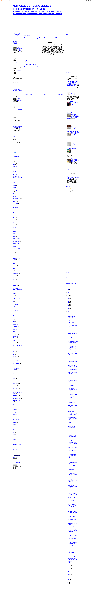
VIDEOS (14, 422)
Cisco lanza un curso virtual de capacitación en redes (72, 494)
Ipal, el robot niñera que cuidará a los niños (19, 71)
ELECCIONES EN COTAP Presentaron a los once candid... (72, 400)
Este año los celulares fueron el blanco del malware (73, 363)
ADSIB (14, 163)
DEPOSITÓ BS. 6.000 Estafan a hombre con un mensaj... (72, 403)
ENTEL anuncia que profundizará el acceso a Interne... (72, 386)
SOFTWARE (15, 356)
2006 (68, 583)
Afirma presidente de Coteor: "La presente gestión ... (73, 342)
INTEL (14, 279)
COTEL (38, 13)
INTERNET (27, 13)
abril (69, 571)
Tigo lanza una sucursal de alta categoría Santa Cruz (72, 458)
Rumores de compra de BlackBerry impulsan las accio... (72, 409)
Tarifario (67, 34)
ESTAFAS (14, 236)
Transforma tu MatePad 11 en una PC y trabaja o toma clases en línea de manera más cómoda (17, 38)
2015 (68, 305)
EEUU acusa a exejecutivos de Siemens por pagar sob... (72, 455)
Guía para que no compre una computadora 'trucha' (72, 351)
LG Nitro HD (70, 495)
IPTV (14, 293)
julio (69, 567)
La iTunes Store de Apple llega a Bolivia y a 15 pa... (72, 460)
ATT (34, 13)
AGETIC (14, 168)
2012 (68, 310)
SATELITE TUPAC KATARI (17, 345)
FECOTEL (14, 246)
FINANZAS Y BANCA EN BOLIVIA (73, 81)
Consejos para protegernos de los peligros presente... (72, 369)
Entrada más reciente (28, 94)
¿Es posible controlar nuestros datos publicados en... (73, 517)
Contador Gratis (15, 457)
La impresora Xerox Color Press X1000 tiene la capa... (72, 491)
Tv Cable (14, 411)
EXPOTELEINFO (16, 243)
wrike (14, 437)
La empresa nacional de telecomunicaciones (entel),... (72, 433)
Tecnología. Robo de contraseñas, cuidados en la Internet (17, 90)
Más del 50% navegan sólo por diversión (72, 481)
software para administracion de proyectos (16, 368)
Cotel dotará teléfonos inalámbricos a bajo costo (72, 412)
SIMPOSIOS (15, 349)
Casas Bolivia (69, 112)
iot (13, 292)
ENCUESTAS (15, 231)
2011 (68, 311)
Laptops (14, 297)
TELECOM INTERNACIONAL (16, 390)
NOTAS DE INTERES (16, 318)
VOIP (14, 429)
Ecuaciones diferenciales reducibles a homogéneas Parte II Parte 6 (75, 143)
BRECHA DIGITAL (16, 189)
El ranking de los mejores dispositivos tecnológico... (72, 443)
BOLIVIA (14, 185)
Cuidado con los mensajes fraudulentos (72, 347)
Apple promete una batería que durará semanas (72, 379)
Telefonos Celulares (16, 398)
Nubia (14, 321)
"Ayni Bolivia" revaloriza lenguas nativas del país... (72, 529)
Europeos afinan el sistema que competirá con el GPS (73, 450)
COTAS (42, 13)
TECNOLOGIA (15, 383)
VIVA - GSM (15, 426)
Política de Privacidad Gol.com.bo (72, 74)
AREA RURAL (15, 174)
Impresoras (15, 271)
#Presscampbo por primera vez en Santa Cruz (72, 557)
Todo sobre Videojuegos (71, 148)
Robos (14, 340)
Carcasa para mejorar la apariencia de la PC (72, 465)
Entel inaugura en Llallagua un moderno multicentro (17, 62)
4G (13, 159)
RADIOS (14, 331)
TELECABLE (15, 385)
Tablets (14, 378)
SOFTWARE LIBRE (16, 363)
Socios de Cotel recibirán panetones (72, 340)
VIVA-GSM (47, 13)
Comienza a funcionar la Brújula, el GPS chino (72, 349)
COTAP (14, 212)
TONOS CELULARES (16, 407)
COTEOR (14, 219)
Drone (14, 225)
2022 (68, 295)
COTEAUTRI (15, 215)
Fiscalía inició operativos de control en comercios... (72, 554)
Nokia (14, 317)
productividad (15, 326)
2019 (68, 299)
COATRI (14, 196)
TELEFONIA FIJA (16, 395)
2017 (68, 302)
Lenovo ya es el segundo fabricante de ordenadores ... (73, 545)
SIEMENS (14, 348)
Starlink (14, 375)
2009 (68, 579)
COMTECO (15, 201)
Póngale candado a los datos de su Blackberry (73, 500)
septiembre (70, 564)
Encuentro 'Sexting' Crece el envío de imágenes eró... (72, 536)
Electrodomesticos (16, 227)
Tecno (14, 381)
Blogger (50, 590)
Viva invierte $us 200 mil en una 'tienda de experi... (72, 392)
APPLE (29, 61)
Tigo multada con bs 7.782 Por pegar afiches (72, 526)
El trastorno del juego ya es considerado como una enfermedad (75, 150)
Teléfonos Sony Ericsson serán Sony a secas (72, 507)
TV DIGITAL (15, 412)
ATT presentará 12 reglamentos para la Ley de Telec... (72, 389)
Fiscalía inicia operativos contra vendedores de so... (73, 486)
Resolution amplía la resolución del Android (72, 427)
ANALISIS (14, 169)
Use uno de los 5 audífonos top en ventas (72, 381)
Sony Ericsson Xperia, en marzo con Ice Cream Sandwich (72, 337)
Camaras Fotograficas (16, 190)
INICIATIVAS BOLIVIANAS (17, 276)
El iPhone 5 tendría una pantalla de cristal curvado (73, 474)
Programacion (69, 169)
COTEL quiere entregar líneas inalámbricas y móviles (72, 328)
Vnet (13, 427)
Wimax (14, 434)
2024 (68, 292)
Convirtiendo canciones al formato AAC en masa (72, 414)
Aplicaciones (15, 171)
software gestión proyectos (17, 360)
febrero (69, 574)
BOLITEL (14, 182)
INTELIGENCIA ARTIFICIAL (17, 281)
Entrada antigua (60, 94)
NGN (14, 315)
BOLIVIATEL (15, 187)
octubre (69, 562)
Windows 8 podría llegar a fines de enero (72, 531)
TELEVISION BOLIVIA (16, 400)
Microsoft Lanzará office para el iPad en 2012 (73, 502)
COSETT (14, 209)
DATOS (14, 222)
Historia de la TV (16, 263)
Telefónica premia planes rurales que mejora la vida (72, 512)
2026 (68, 289)
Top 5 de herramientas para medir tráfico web (72, 383)
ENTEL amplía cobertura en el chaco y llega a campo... (73, 441)
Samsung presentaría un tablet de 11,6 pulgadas (72, 356)
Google (14, 250)
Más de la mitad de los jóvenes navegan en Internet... (71, 549)
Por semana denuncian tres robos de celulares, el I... (72, 471)
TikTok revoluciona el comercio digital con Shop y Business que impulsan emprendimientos (74, 104)
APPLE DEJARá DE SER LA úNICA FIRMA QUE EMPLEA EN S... (72, 320)
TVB (13, 416)
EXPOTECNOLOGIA (16, 241)
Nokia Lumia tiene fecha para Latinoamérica (72, 521)
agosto (69, 565)
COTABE (14, 210)
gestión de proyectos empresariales (16, 249)
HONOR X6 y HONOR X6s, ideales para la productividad (17, 42)
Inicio (45, 94)
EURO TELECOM (16, 238)
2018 (68, 301)
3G (13, 158)
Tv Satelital (15, 414)
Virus (14, 424)
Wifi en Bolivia (69, 176)
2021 (68, 296)
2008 (68, 580)
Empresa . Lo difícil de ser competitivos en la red (72, 538)
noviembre (70, 561)
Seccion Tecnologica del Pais (71, 283)
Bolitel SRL (15, 184)
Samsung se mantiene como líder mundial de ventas (73, 469)
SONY (14, 373)
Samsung (14, 343)
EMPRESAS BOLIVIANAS (17, 229)
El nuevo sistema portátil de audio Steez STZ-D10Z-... (72, 315)
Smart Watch (15, 353)
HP (13, 266)
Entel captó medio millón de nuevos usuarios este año (72, 395)
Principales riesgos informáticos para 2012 (72, 552)
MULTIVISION (15, 310)
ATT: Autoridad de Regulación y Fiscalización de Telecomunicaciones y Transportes (17, 178)
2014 (68, 307)
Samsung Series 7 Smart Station (19, 99)
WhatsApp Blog (70, 158)
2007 (68, 582)
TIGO (51, 13)
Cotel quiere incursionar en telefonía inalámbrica (72, 436)
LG (13, 301)
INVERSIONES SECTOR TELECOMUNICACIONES (17, 289)
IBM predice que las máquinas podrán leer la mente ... (72, 421)
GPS (13, 252)
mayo (69, 570)
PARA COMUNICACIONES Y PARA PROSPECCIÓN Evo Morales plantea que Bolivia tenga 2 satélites (17, 110)
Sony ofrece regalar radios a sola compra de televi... (72, 533)
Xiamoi (14, 439)
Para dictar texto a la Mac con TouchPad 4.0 (72, 498)
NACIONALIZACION (16, 312)
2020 (68, 298)
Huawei (14, 268)
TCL (13, 380)
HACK (23, 13)
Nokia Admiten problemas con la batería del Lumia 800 (72, 418)
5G (13, 161)
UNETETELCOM (16, 419)
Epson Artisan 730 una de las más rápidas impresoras (73, 361)
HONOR (59, 13)
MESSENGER (15, 304)
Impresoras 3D (15, 273)
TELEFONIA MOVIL (16, 396)
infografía (14, 275)
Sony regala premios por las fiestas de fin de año (72, 543)
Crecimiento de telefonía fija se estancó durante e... (72, 332)
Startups (14, 376)
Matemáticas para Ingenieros (72, 141)
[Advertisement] (45, 23)
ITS (13, 295)
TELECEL (14, 386)
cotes (14, 220)
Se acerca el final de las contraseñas (72, 317)
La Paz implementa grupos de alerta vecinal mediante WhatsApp (75, 160)
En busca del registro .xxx (72, 519)
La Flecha (67, 285)
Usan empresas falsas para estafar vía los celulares (17, 54)
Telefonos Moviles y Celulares (72, 131)
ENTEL (55, 13)
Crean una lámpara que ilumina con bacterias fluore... (72, 323)
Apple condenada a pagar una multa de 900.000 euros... (72, 375)
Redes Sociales (15, 334)
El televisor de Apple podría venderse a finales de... (72, 509)
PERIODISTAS (15, 324)
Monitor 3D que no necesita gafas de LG (72, 359)
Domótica (14, 224)
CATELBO (14, 193)
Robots (19, 13)
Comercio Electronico (16, 198)
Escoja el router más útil (17, 119)
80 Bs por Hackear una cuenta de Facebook (19, 49)
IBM (13, 270)
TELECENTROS (15, 388)
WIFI (13, 432)
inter (13, 283)
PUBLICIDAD (15, 329)
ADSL (14, 164)
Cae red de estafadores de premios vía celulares (17, 127)
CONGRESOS (15, 207)
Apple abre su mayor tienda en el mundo (72, 488)
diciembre (70, 312)
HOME (15, 13)
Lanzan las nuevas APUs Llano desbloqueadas (72, 424)
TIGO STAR (15, 406)
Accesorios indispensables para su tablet (72, 448)
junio (69, 568)
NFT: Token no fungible (17, 313)
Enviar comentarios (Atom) (46, 97)
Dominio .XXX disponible (72, 467)
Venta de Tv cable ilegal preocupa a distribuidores (72, 559)
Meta (14, 306)
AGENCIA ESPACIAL (16, 166)
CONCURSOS (15, 203)
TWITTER (14, 417)
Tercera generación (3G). (17, 81)
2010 (68, 577)
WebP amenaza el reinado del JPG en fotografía (72, 505)
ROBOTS (14, 342)
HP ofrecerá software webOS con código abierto (73, 479)
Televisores (15, 402)
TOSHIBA (14, 409)
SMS (13, 354)
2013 (68, 308)
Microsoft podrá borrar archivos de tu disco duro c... (72, 366)
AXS (31, 13)
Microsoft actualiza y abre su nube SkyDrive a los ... (73, 540)
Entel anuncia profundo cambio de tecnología (72, 452)
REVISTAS (14, 338)
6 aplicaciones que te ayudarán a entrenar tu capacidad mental (17, 34)
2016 (68, 304)
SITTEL (14, 351)
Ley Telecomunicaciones (17, 298)
